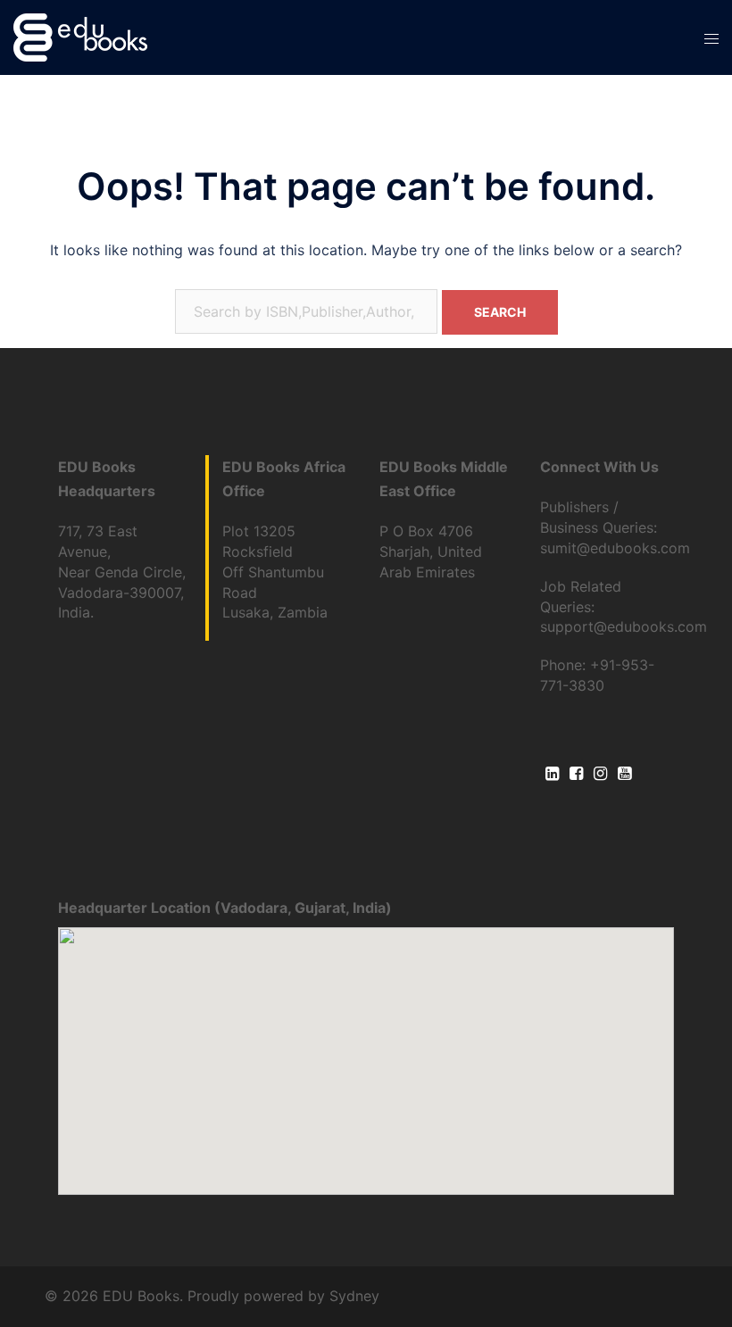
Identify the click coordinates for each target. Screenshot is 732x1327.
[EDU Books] (80, 36)
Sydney (354, 1296)
